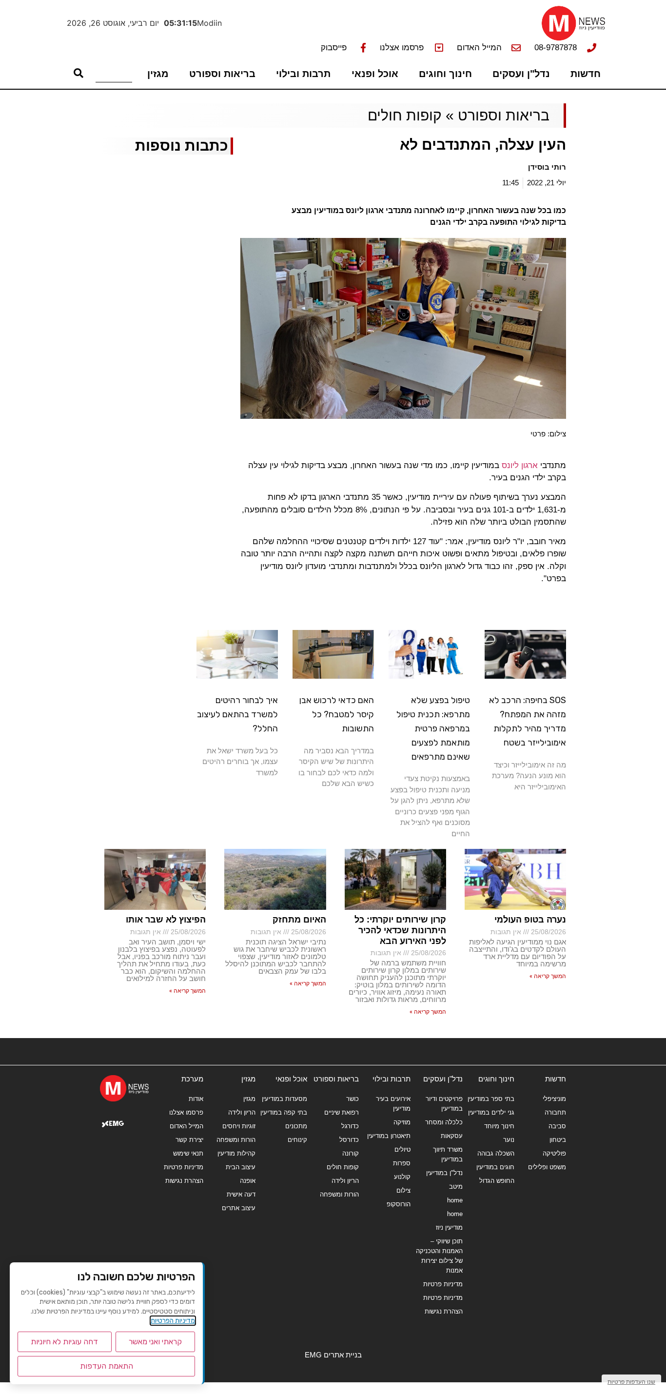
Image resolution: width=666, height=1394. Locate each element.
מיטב (455, 1186)
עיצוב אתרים (238, 1208)
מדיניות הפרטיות (173, 1320)
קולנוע (402, 1176)
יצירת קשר (189, 1139)
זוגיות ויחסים (238, 1126)
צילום (403, 1190)
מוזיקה (402, 1122)
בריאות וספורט (222, 73)
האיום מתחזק (299, 919)
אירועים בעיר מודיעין (393, 1103)
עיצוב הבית (240, 1167)
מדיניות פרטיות (442, 1284)
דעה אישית (241, 1194)
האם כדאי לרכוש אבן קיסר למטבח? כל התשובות (336, 714)
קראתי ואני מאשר (155, 1341)
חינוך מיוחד (499, 1126)
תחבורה (555, 1112)
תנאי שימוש (188, 1153)
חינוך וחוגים (445, 73)
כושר (352, 1098)
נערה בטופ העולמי (530, 919)
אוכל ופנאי (375, 73)
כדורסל (349, 1139)
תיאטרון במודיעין (389, 1135)
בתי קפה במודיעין (283, 1112)
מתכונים (296, 1126)
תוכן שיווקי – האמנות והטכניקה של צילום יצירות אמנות (439, 1255)
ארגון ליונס (520, 465)
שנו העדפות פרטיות (631, 1381)
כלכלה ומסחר (443, 1122)
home (454, 1200)
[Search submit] (78, 73)
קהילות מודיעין (236, 1153)
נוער (508, 1139)
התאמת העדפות (106, 1366)
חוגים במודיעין (495, 1167)
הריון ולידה (345, 1180)
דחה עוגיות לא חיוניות (64, 1341)
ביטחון (557, 1139)
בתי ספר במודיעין (491, 1098)
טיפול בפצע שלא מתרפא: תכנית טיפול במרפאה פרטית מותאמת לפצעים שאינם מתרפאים (433, 728)
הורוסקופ (399, 1204)
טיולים (402, 1149)
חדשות (585, 73)
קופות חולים (405, 115)
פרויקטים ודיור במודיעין (444, 1103)
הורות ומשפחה (339, 1194)
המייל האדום (186, 1126)
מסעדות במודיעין (284, 1098)
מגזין (158, 73)
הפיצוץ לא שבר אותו (166, 919)
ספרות (402, 1163)
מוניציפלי (554, 1098)
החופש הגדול (496, 1180)
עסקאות (451, 1135)
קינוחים (297, 1139)
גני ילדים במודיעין (491, 1112)
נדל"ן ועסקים (521, 73)
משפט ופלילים (547, 1167)
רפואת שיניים (341, 1112)
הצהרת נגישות (443, 1311)
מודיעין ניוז (449, 1227)
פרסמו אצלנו (186, 1112)
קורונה (350, 1153)
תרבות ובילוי (303, 73)
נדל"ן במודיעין (444, 1173)
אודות (196, 1098)
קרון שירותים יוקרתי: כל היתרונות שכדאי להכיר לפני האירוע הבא (400, 930)
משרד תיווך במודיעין (447, 1154)
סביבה (557, 1126)
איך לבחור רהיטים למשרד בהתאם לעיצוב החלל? (237, 714)
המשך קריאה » (547, 976)
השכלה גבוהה (495, 1153)
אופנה (247, 1180)
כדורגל (350, 1126)
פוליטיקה (554, 1153)
